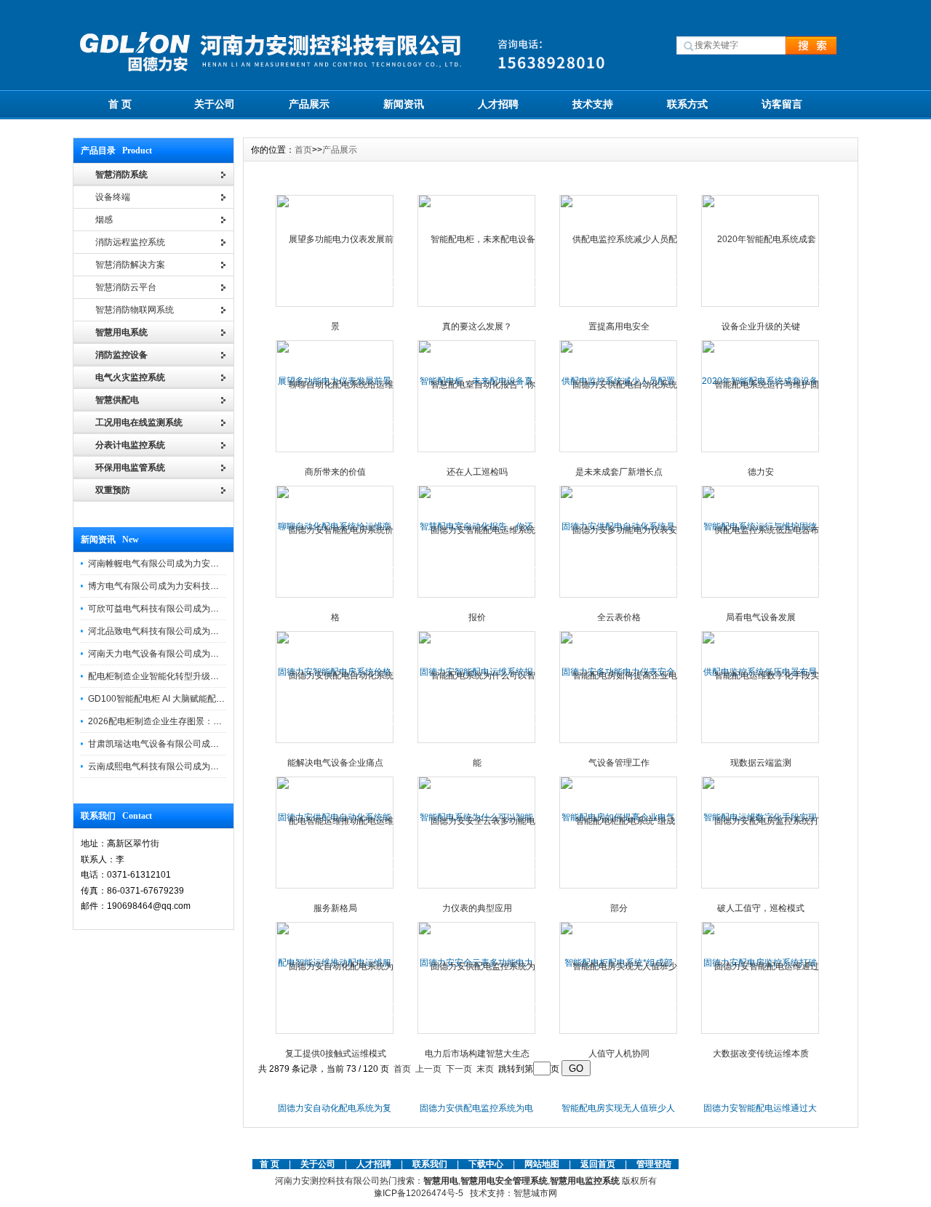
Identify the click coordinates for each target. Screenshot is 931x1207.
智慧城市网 (535, 1193)
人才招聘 (498, 104)
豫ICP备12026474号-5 (418, 1193)
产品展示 (309, 104)
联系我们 (429, 1164)
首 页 (120, 104)
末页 (485, 1069)
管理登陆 (653, 1164)
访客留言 (782, 104)
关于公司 (214, 104)
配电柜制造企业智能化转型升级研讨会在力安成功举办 (192, 676)
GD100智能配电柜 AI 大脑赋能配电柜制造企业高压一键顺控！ (208, 699)
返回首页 (599, 1164)
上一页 (428, 1069)
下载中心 (485, 1164)
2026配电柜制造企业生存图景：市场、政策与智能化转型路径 (207, 721)
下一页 (459, 1069)
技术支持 (592, 104)
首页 (303, 150)
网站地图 (541, 1164)
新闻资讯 (403, 104)
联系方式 (687, 104)
